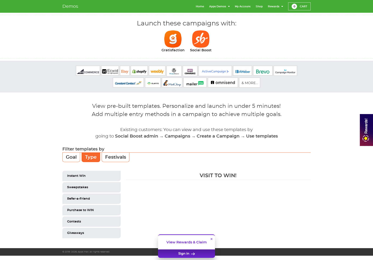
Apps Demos (217, 6)
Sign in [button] (184, 253)
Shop (259, 6)
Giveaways (75, 233)
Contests (74, 221)
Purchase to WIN (80, 210)
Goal (71, 157)
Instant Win (76, 175)
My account (243, 6)
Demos (70, 6)
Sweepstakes (77, 187)
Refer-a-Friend (78, 198)
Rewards (273, 6)
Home (200, 6)
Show (366, 130)
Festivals (115, 157)
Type (91, 157)
